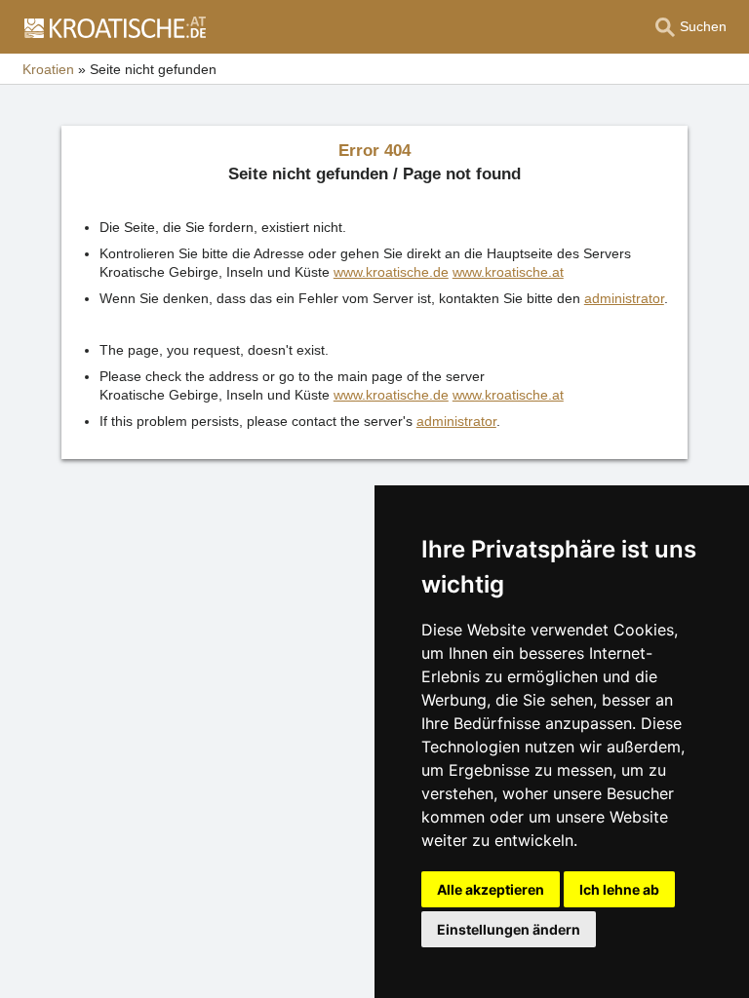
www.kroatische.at (508, 272)
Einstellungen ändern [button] (508, 929)
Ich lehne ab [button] (619, 889)
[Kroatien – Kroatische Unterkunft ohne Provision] (114, 27)
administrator (624, 298)
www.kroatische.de (391, 272)
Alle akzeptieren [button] (490, 889)
